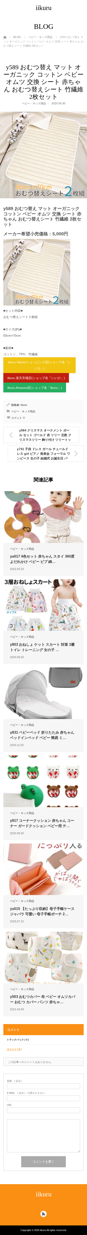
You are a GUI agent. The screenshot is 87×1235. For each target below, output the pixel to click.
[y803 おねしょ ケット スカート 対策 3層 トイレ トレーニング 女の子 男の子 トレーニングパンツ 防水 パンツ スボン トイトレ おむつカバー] (43, 605)
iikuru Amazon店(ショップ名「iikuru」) (34, 387)
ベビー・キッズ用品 (34, 103)
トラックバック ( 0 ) (18, 1039)
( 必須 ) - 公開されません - (26, 1093)
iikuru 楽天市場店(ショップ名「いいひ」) (36, 378)
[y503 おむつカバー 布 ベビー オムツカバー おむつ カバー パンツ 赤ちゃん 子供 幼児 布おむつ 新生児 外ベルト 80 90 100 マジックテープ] (43, 957)
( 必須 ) (14, 1081)
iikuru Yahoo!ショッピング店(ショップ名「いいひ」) (39, 365)
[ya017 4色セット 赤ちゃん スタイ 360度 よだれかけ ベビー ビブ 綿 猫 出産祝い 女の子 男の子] (43, 517)
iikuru (44, 7)
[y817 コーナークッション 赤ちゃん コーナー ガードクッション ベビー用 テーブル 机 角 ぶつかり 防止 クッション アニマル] (43, 781)
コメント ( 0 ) (14, 1049)
